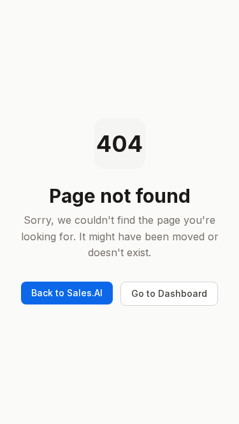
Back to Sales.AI (67, 292)
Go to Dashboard (169, 293)
